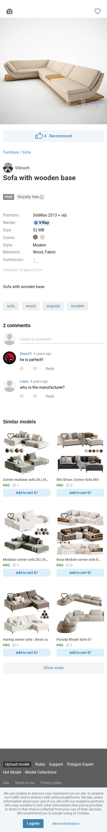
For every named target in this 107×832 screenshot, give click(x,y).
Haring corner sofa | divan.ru (25, 639)
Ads (6, 783)
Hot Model (12, 772)
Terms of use (25, 783)
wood (31, 306)
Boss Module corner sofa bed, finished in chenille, (79, 560)
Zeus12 (26, 354)
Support (56, 764)
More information (66, 824)
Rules (40, 764)
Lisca (24, 381)
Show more (53, 667)
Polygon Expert (80, 764)
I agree (33, 823)
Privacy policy (51, 783)
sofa (11, 306)
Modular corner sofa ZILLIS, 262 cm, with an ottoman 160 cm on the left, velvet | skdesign (26, 560)
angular (53, 306)
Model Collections (40, 772)
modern (77, 306)
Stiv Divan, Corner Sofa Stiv (77, 480)
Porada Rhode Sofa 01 (74, 639)
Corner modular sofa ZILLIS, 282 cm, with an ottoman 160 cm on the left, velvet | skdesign (26, 480)
